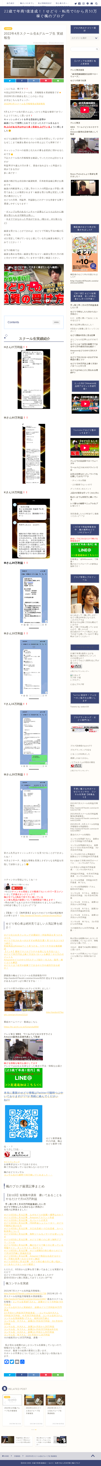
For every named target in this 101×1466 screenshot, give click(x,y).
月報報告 (8, 28)
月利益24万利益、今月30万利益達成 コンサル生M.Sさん (33, 1315)
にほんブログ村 (77, 684)
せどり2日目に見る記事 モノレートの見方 (26, 1220)
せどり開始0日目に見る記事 (82, 335)
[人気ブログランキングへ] (84, 666)
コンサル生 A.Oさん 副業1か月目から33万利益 (29, 1332)
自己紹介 (11, 3)
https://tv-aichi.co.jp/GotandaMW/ (21, 1027)
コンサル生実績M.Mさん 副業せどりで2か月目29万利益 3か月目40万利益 (84, 847)
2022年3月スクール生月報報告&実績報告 (24, 104)
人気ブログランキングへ (79, 671)
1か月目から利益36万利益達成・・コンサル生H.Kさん (31, 1313)
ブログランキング (85, 647)
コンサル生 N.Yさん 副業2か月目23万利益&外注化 (31, 1329)
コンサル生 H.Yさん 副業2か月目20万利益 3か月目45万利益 (84, 895)
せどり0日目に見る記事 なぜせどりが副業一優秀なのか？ (33, 1215)
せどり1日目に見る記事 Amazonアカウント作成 (29, 1217)
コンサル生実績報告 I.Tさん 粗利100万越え (26, 1318)
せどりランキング (12, 1162)
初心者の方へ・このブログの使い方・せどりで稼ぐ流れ (63, 4)
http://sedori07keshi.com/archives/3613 (41, 915)
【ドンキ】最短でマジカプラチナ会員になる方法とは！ (32, 951)
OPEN (56, 322)
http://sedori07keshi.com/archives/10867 (25, 1299)
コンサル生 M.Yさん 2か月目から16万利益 (27, 1335)
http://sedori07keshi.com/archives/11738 (25, 1293)
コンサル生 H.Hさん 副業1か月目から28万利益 (29, 1326)
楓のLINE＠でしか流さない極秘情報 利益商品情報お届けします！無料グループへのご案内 (27, 4)
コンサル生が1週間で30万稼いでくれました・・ (28, 1175)
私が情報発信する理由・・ (45, 4)
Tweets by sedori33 (79, 707)
